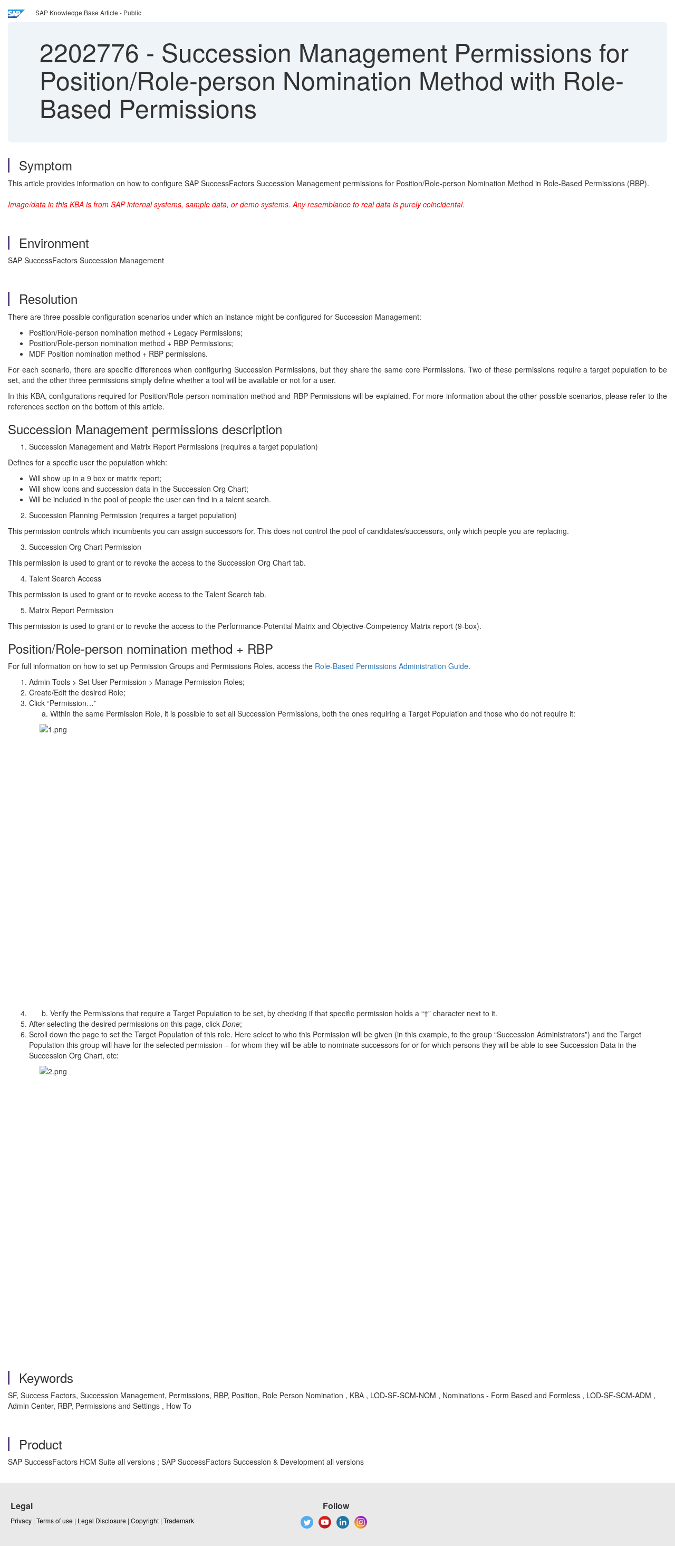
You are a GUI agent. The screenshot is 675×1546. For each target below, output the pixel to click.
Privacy (21, 1520)
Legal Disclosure (102, 1520)
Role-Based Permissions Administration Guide (391, 666)
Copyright (145, 1520)
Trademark (178, 1520)
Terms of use (54, 1520)
